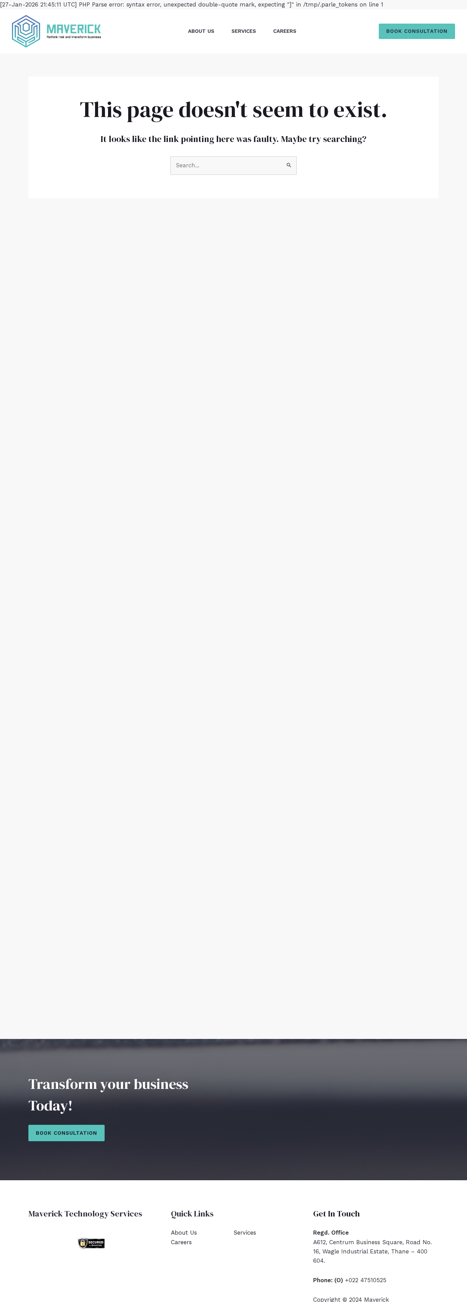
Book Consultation (66, 1133)
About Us (201, 31)
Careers (284, 31)
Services (243, 31)
